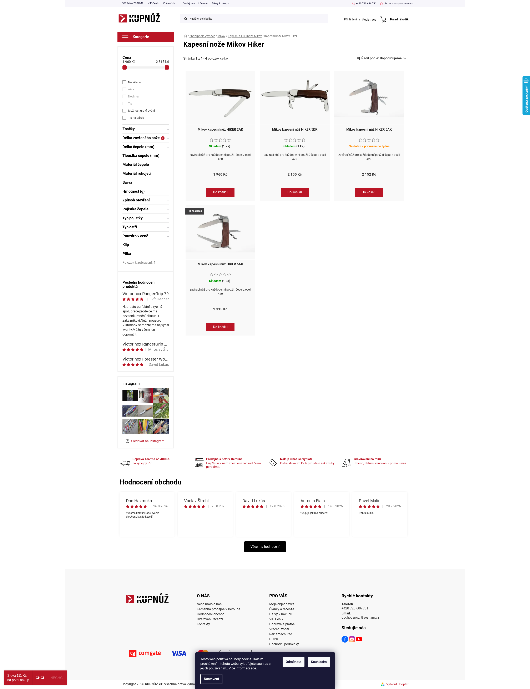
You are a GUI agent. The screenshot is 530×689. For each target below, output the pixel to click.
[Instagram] (352, 640)
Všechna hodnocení (265, 547)
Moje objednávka (281, 604)
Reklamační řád (280, 634)
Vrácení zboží (170, 3)
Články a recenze (281, 609)
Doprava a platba (282, 624)
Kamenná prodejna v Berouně (218, 609)
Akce (131, 89)
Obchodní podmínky (284, 644)
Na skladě (134, 82)
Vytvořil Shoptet (397, 684)
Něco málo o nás (209, 604)
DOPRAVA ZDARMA (132, 3)
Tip (130, 103)
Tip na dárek (136, 117)
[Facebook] (345, 640)
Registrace (369, 19)
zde (253, 668)
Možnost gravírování (141, 110)
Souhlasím (319, 662)
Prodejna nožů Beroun (195, 3)
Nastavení (211, 679)
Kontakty (203, 624)
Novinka (133, 96)
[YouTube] (359, 640)
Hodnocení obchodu (211, 614)
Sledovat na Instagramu (148, 441)
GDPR (273, 639)
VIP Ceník (153, 3)
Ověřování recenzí (210, 619)
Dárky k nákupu (220, 3)
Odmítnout (293, 662)
